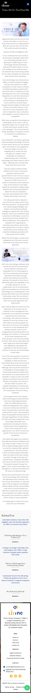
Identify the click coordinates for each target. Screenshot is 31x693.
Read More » (15, 542)
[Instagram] (19, 676)
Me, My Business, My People (15, 592)
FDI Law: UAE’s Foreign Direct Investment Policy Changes (15, 564)
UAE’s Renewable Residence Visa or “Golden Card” (15, 536)
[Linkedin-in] (15, 676)
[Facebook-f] (11, 676)
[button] (28, 4)
